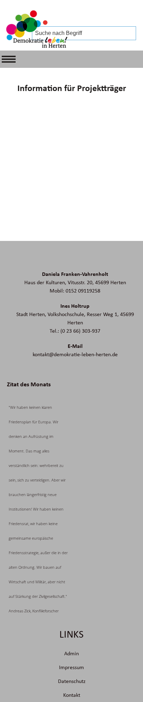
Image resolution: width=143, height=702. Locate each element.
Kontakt (71, 695)
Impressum (71, 667)
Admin (71, 653)
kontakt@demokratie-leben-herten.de (75, 354)
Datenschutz (71, 681)
